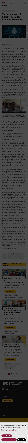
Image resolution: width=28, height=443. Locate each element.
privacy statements (13, 430)
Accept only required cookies (9, 439)
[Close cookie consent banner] (25, 426)
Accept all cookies (6, 435)
